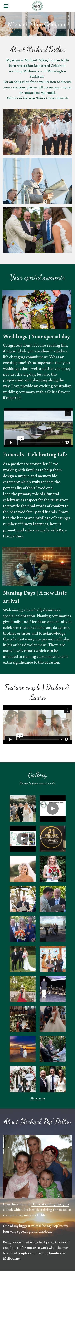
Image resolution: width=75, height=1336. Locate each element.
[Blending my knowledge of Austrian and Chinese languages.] (53, 899)
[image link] (37, 5)
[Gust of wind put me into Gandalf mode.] (53, 929)
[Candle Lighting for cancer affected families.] (53, 989)
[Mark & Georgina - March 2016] (53, 959)
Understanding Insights (50, 1204)
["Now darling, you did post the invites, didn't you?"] (23, 989)
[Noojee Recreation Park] (23, 959)
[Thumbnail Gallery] (23, 808)
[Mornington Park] (23, 899)
